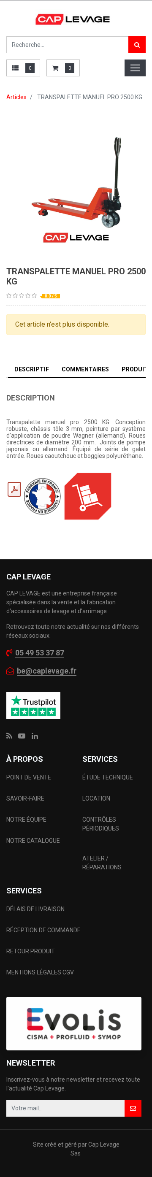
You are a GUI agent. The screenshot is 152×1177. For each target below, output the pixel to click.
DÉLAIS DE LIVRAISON (36, 909)
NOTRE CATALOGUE (33, 840)
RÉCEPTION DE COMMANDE (43, 930)
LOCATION (96, 798)
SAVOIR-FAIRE (25, 798)
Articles (16, 97)
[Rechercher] (137, 44)
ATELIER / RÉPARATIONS (102, 863)
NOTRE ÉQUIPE (26, 819)
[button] (133, 1108)
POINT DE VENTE (28, 777)
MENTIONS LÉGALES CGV (40, 972)
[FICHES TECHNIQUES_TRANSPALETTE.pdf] (14, 490)
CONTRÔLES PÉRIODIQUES (100, 824)
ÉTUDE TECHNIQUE (108, 777)
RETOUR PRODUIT (30, 951)
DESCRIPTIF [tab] (31, 369)
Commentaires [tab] (85, 369)
